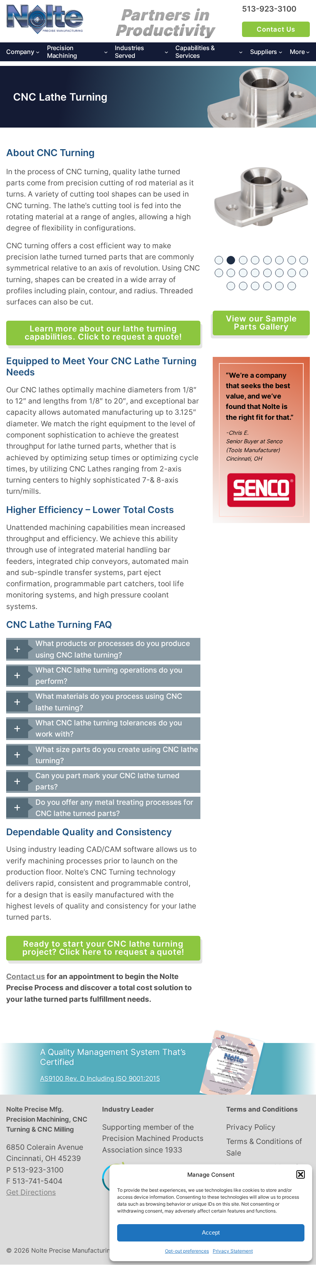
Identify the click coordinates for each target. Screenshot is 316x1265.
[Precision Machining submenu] (106, 52)
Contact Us (276, 29)
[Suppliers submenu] (280, 52)
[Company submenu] (38, 52)
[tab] (103, 649)
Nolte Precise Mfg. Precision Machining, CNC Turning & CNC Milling (46, 1119)
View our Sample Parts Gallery (261, 322)
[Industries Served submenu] (166, 52)
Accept (211, 1232)
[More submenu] (308, 52)
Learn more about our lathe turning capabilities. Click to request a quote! (103, 332)
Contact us (25, 976)
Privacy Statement (233, 1251)
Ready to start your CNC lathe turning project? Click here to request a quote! (103, 948)
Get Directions (31, 1192)
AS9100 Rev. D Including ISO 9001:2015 (100, 1078)
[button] (300, 1174)
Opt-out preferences (187, 1251)
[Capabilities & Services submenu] (241, 52)
